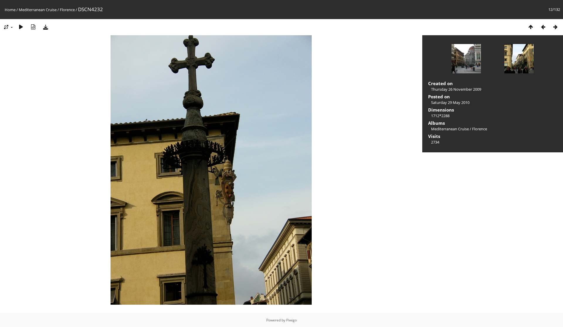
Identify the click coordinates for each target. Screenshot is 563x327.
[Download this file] (45, 26)
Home (10, 9)
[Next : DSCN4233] (555, 26)
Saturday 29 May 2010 (450, 102)
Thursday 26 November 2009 (456, 89)
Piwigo (291, 320)
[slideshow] (21, 26)
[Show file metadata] (33, 26)
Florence (67, 9)
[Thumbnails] (531, 26)
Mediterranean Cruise (38, 9)
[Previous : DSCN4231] (543, 26)
